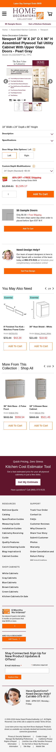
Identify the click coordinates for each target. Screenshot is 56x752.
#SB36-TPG (13, 413)
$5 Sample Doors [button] (13, 24)
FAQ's (33, 519)
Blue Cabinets (9, 582)
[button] (49, 14)
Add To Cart (40, 194)
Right (26, 155)
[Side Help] (33, 149)
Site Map (27, 746)
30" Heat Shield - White (40, 327)
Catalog (6, 514)
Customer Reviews (39, 524)
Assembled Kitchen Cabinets (24, 30)
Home (5, 30)
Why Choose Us (38, 528)
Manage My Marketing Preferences (19, 739)
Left (9, 155)
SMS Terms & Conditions (38, 560)
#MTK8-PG (13, 334)
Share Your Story (38, 533)
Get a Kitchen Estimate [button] (40, 24)
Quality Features (10, 542)
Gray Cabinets (9, 578)
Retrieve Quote (10, 510)
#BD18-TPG (39, 413)
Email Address (26, 665)
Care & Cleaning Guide (13, 547)
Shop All (27, 368)
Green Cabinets (10, 591)
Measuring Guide (11, 524)
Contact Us (35, 514)
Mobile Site (40, 746)
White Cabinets (10, 573)
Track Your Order (39, 510)
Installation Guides (11, 528)
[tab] (28, 133)
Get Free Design (28, 271)
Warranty (35, 547)
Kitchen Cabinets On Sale (15, 596)
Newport (44, 30)
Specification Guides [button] (13, 519)
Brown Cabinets (10, 587)
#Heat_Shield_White (43, 334)
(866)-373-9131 (38, 490)
